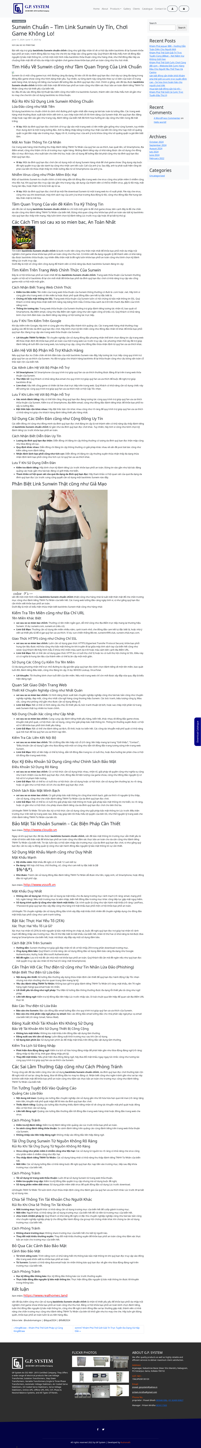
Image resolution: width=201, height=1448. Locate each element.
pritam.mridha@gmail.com (144, 1392)
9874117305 (161, 1405)
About (105, 8)
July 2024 (153, 151)
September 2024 (157, 145)
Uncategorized (19, 21)
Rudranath (125, 1442)
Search (153, 23)
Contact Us (160, 8)
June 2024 (154, 155)
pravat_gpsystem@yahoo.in (144, 1387)
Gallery (127, 8)
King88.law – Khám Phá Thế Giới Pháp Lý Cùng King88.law (38, 1329)
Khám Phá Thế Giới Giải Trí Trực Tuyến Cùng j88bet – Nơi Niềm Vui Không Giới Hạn (166, 56)
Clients (136, 8)
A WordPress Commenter (167, 118)
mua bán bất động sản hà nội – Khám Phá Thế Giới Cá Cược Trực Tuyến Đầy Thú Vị (166, 92)
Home (96, 8)
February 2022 (156, 158)
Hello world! (160, 122)
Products (115, 8)
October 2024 (156, 141)
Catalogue (147, 8)
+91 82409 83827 (175, 1400)
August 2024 (155, 148)
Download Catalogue (197, 732)
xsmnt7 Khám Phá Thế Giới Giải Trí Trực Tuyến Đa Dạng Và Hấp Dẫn (107, 1329)
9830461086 (161, 1400)
